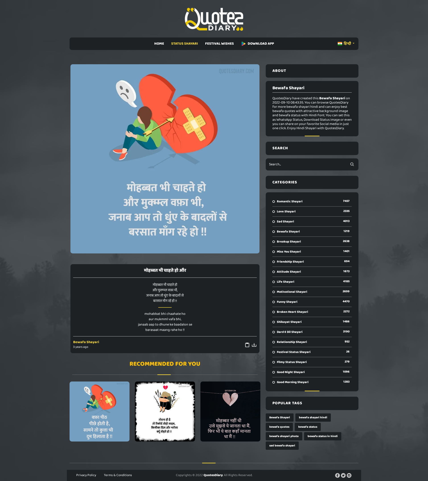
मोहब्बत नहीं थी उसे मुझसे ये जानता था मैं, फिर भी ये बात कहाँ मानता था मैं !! (230, 411)
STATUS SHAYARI (184, 43)
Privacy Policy (86, 475)
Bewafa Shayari (86, 342)
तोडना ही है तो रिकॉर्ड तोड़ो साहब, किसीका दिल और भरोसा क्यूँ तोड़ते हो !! (164, 411)
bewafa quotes (279, 427)
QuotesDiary (213, 475)
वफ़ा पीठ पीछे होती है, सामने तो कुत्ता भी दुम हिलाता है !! (99, 411)
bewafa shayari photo (284, 436)
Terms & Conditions (118, 475)
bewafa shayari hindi (313, 417)
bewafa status (307, 427)
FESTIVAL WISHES (219, 43)
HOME (159, 43)
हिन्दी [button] (347, 43)
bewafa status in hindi (323, 436)
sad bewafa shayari (282, 445)
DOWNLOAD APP (261, 43)
